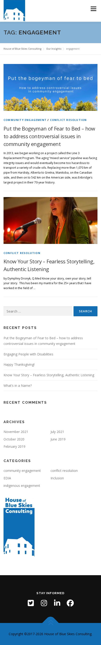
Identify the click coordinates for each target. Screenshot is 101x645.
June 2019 (58, 439)
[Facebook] (70, 603)
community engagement (25, 120)
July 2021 (57, 431)
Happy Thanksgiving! (19, 364)
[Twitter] (30, 603)
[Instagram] (43, 603)
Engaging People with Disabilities (28, 354)
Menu (93, 9)
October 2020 (14, 439)
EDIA (7, 478)
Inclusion (57, 478)
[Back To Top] (50, 623)
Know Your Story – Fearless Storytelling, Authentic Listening (49, 375)
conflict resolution (68, 120)
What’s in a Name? (18, 385)
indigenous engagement (22, 485)
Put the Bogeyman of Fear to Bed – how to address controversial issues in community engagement (49, 136)
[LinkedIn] (57, 603)
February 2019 (14, 446)
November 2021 (16, 431)
